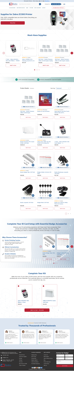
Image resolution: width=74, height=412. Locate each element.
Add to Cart (13, 65)
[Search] (40, 4)
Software (31, 7)
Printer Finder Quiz (47, 361)
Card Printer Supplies (21, 7)
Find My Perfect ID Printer (58, 7)
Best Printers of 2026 (23, 363)
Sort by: (53, 88)
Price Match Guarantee (35, 363)
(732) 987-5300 (56, 4)
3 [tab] (37, 69)
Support (43, 7)
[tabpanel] (13, 54)
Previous (2, 52)
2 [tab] (36, 69)
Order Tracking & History (48, 358)
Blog (44, 360)
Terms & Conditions (34, 361)
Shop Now (12, 23)
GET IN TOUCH (64, 365)
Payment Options (34, 360)
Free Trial (20, 361)
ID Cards (20, 358)
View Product (45, 117)
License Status (46, 363)
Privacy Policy (33, 358)
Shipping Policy (34, 354)
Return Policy (33, 356)
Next (71, 52)
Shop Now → (47, 1)
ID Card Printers (12, 7)
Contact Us (47, 4)
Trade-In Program (22, 365)
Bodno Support (46, 356)
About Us (45, 365)
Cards (27, 7)
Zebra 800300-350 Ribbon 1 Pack (23, 301)
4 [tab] (39, 69)
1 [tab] (34, 69)
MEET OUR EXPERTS (37, 7)
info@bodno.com (5, 357)
